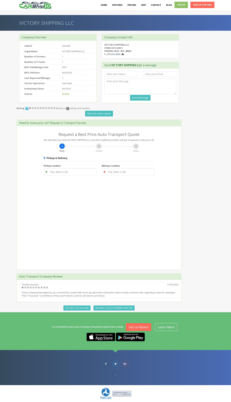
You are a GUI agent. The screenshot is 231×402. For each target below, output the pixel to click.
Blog (169, 5)
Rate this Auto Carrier (99, 113)
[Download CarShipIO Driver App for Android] (130, 336)
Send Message (140, 97)
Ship (143, 5)
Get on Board (138, 327)
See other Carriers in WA (77, 307)
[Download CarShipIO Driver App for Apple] (100, 336)
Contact (156, 5)
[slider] (42, 108)
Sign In (181, 4)
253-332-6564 (113, 54)
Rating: (21, 108)
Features (117, 5)
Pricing (132, 5)
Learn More (166, 327)
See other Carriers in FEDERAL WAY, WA (114, 307)
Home (104, 5)
